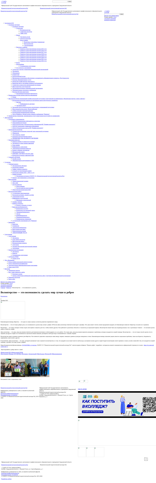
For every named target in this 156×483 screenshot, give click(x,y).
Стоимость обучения (14, 157)
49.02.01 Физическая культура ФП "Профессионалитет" (27, 128)
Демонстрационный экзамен (20, 181)
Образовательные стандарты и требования (24, 90)
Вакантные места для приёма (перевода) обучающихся (27, 83)
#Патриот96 (48, 354)
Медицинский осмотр (18, 152)
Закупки (18, 102)
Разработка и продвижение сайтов (134, 459)
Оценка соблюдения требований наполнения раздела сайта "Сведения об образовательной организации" (41, 275)
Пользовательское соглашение (9, 395)
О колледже (19, 28)
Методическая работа (18, 241)
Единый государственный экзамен (22, 171)
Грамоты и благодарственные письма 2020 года (33, 57)
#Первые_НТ (12, 354)
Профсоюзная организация (15, 250)
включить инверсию (110, 20)
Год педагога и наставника (23, 67)
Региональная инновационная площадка (23, 112)
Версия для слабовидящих (111, 15)
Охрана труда (16, 258)
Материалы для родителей (23, 200)
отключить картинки (110, 18)
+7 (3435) (3, 1)
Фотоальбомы (20, 64)
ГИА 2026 (15, 183)
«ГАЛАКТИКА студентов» (29, 345)
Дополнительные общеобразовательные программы (22, 265)
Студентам (7, 162)
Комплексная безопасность (19, 207)
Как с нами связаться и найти (16, 272)
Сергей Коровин (28, 45)
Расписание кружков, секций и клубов (23, 195)
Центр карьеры (20, 186)
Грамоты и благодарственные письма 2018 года (33, 54)
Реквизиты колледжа (14, 277)
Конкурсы (15, 224)
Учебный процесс (13, 164)
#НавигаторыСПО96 (17, 352)
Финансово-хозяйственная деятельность (23, 81)
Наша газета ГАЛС (13, 267)
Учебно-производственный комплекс (22, 110)
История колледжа (25, 30)
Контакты (7, 268)
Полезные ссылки (17, 274)
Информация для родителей (20, 198)
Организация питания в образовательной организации (27, 88)
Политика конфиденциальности (9, 393)
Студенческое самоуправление (20, 193)
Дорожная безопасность (22, 212)
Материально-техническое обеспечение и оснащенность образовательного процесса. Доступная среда (40, 78)
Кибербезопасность (21, 215)
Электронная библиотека (19, 227)
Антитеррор (15, 248)
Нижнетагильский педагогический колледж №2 (14, 8)
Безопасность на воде (22, 208)
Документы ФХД (21, 105)
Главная (3, 287)
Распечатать (4, 296)
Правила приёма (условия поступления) (23, 141)
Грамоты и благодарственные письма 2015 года (33, 49)
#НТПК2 (18, 354)
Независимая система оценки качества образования (22, 95)
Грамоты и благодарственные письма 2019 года (33, 55)
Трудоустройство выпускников (24, 188)
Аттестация (15, 244)
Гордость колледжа (25, 38)
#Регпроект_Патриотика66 (29, 354)
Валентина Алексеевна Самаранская (34, 42)
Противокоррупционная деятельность (26, 93)
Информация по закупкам (27, 104)
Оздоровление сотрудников (27, 66)
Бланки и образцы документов (20, 150)
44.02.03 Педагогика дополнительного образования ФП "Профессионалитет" (33, 124)
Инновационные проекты (19, 243)
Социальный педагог (18, 196)
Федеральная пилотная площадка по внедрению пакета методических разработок (35, 100)
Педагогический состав (18, 76)
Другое (18, 213)
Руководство (15, 74)
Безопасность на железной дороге (25, 210)
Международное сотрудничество (21, 86)
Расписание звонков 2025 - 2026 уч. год (23, 172)
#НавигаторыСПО (6, 352)
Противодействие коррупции (20, 92)
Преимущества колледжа (15, 129)
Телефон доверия (17, 201)
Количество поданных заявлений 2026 (23, 155)
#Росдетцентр (4, 354)
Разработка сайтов (6, 479)
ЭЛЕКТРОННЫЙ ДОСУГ (19, 232)
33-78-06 (3, 2)
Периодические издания (19, 231)
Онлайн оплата (16, 159)
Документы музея (25, 37)
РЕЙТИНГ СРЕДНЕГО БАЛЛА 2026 (22, 153)
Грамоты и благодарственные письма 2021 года (33, 59)
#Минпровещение (57, 354)
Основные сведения (14, 24)
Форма (14, 97)
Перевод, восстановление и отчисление (23, 177)
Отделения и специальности (16, 119)
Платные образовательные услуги (21, 79)
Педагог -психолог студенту (24, 205)
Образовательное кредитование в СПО (23, 160)
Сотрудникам (8, 234)
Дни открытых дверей (18, 134)
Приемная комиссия (14, 140)
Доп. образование (9, 260)
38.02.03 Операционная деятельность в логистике (26, 121)
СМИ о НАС (23, 33)
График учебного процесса (19, 169)
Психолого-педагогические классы (22, 136)
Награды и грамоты (21, 47)
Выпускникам (12, 179)
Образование (16, 73)
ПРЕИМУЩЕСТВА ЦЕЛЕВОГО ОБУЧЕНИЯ (25, 138)
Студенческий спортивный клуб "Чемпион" (24, 220)
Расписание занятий (18, 167)
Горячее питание (17, 174)
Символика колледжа (26, 31)
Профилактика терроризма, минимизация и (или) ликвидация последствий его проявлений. (34, 116)
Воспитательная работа (14, 191)
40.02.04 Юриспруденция (19, 122)
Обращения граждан (14, 270)
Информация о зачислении (19, 147)
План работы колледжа (18, 239)
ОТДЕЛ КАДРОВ (13, 256)
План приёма (16, 145)
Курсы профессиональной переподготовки (20, 262)
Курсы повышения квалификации (17, 263)
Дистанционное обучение (19, 165)
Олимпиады (15, 225)
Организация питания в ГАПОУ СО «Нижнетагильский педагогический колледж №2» (40, 176)
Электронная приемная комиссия (21, 148)
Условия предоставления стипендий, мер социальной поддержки (30, 131)
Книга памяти (24, 40)
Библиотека (11, 222)
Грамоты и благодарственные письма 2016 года (33, 50)
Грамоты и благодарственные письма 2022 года (33, 61)
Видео (18, 62)
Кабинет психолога (17, 203)
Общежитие (15, 133)
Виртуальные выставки (18, 229)
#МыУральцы (40, 354)
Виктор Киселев (28, 43)
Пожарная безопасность (22, 217)
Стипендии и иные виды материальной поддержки (26, 85)
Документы (15, 71)
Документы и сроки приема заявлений (23, 143)
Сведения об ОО (9, 23)
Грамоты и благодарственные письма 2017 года (33, 52)
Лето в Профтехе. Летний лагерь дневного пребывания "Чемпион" (31, 114)
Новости (14, 253)
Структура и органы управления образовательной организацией (30, 69)
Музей (18, 35)
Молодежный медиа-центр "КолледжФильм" (24, 109)
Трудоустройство (17, 184)
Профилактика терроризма (23, 219)
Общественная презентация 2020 (21, 189)
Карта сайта (11, 279)
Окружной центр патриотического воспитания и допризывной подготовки (33, 107)
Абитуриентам (9, 117)
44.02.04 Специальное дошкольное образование (25, 126)
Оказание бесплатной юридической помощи (24, 246)
